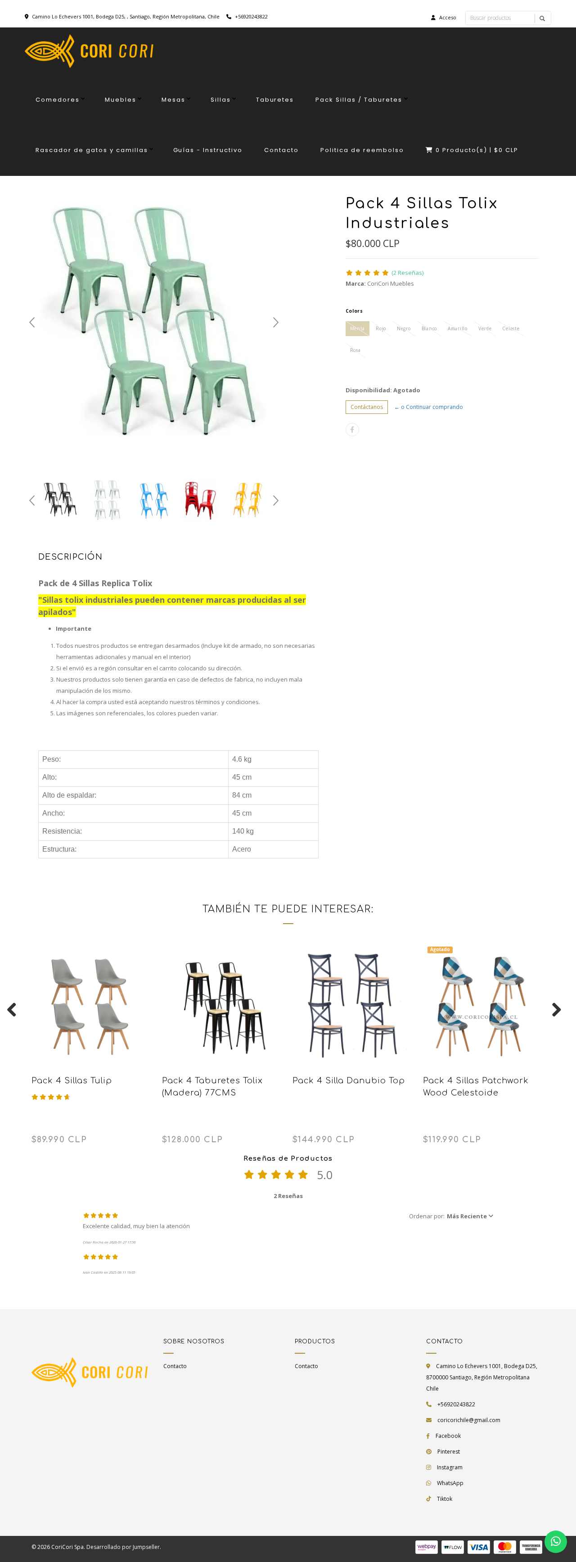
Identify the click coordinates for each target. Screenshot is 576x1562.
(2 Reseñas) (407, 273)
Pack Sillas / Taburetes (358, 99)
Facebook (448, 1436)
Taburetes (275, 99)
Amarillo (458, 328)
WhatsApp (450, 1483)
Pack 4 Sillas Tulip (72, 1080)
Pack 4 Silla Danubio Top (348, 1080)
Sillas (221, 99)
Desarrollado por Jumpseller (123, 1547)
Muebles (120, 99)
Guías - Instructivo (208, 150)
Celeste (510, 328)
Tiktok (444, 1499)
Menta (357, 328)
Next (276, 322)
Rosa (355, 350)
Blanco (429, 328)
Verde (485, 328)
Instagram (450, 1467)
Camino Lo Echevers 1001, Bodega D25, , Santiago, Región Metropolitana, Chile (126, 16)
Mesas (173, 99)
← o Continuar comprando (428, 407)
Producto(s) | (477, 150)
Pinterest (448, 1451)
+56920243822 (251, 16)
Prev (32, 322)
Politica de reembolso (362, 150)
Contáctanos (367, 407)
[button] (451, 1216)
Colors (354, 311)
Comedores (58, 99)
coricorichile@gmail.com (468, 1420)
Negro (404, 328)
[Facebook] (352, 429)
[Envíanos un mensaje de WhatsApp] (555, 1542)
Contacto (281, 150)
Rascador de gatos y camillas (92, 150)
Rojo (381, 328)
